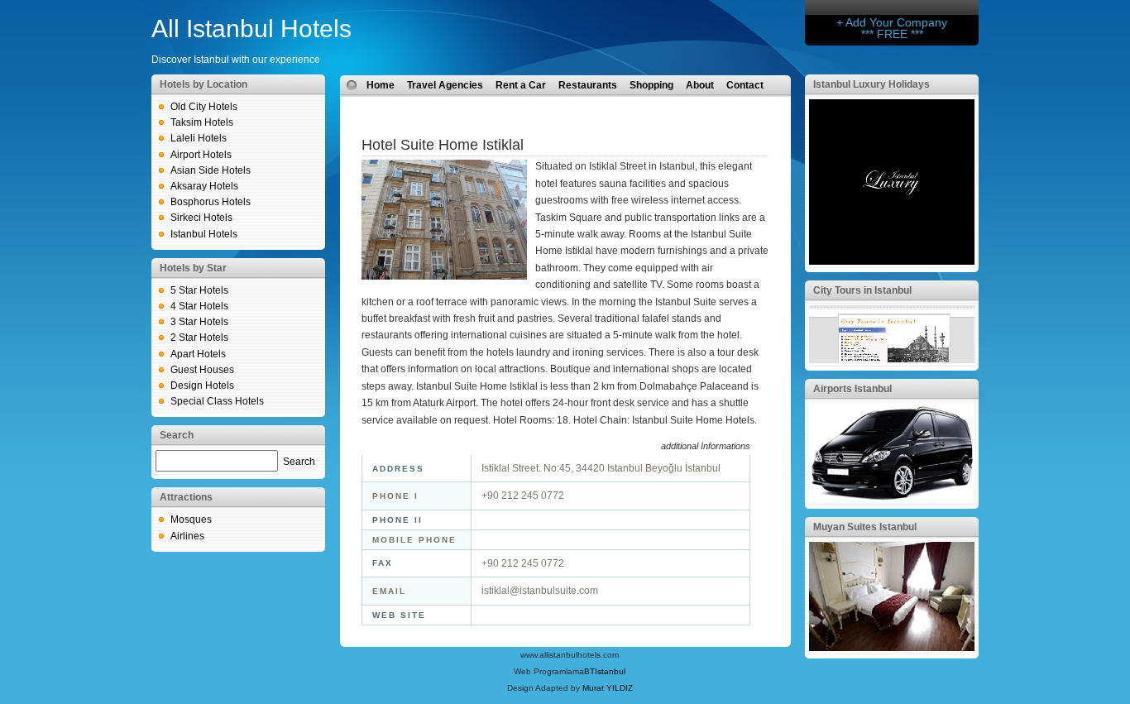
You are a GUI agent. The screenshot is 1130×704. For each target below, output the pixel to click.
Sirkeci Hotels (201, 217)
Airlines (187, 536)
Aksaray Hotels (204, 186)
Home (380, 85)
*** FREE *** (892, 34)
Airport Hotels (201, 154)
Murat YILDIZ (607, 687)
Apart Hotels (198, 354)
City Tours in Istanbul (862, 290)
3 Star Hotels (199, 322)
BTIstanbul (604, 671)
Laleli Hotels (198, 138)
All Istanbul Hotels (251, 28)
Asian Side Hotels (210, 170)
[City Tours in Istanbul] (891, 360)
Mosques (191, 519)
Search (299, 461)
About (700, 85)
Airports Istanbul (852, 389)
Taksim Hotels (201, 122)
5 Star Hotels (199, 290)
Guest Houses (202, 370)
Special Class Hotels (217, 401)
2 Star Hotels (199, 337)
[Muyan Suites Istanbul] (891, 648)
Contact (745, 85)
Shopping (651, 85)
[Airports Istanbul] (891, 498)
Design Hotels (202, 385)
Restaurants (587, 85)
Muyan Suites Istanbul (865, 527)
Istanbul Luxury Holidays (871, 84)
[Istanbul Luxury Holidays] (891, 261)
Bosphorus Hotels (210, 202)
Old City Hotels (203, 107)
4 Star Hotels (199, 306)
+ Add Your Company (891, 22)
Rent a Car (521, 85)
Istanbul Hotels (203, 234)
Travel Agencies (445, 85)
